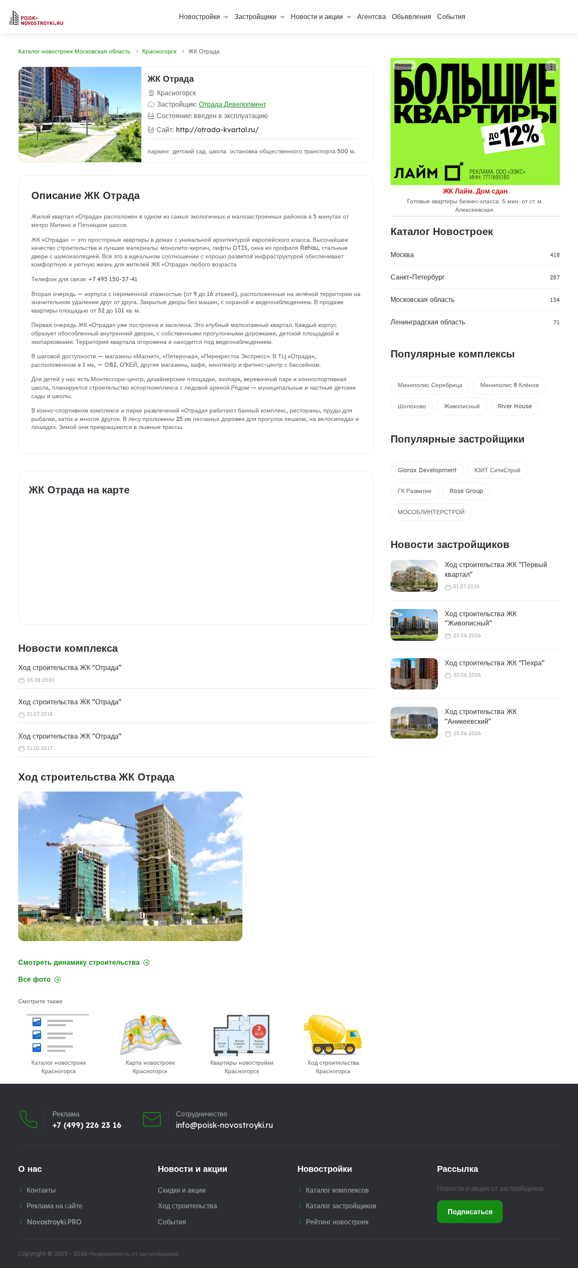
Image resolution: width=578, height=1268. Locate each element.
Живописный (462, 406)
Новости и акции (317, 16)
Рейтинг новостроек (337, 1222)
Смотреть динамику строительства (79, 962)
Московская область (422, 299)
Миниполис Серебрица (430, 385)
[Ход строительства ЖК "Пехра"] (414, 674)
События (451, 16)
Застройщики (255, 16)
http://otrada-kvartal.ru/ (217, 129)
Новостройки (199, 16)
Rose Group (466, 491)
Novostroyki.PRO (54, 1222)
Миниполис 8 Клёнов (509, 385)
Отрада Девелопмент (232, 104)
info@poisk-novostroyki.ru (224, 1125)
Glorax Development (427, 470)
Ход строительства (187, 1206)
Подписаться (470, 1211)
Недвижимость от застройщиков (133, 1253)
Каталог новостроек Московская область (74, 51)
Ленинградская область (428, 322)
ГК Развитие (415, 491)
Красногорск (159, 51)
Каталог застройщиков (341, 1206)
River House (515, 406)
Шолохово (412, 406)
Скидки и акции (182, 1190)
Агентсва (371, 16)
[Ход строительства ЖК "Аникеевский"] (414, 723)
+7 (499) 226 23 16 (86, 1125)
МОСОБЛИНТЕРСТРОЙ (431, 512)
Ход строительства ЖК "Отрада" (69, 667)
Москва (402, 254)
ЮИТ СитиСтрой (497, 470)
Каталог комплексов (337, 1190)
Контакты (41, 1190)
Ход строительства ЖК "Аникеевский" (481, 716)
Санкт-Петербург (418, 277)
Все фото (34, 979)
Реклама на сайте (55, 1206)
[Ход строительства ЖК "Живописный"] (414, 625)
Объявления (411, 16)
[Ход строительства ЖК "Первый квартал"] (414, 576)
